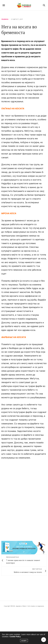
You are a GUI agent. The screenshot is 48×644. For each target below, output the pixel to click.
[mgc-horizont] (24, 547)
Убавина (4, 19)
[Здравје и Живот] (24, 5)
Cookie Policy (15, 636)
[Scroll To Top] (43, 639)
